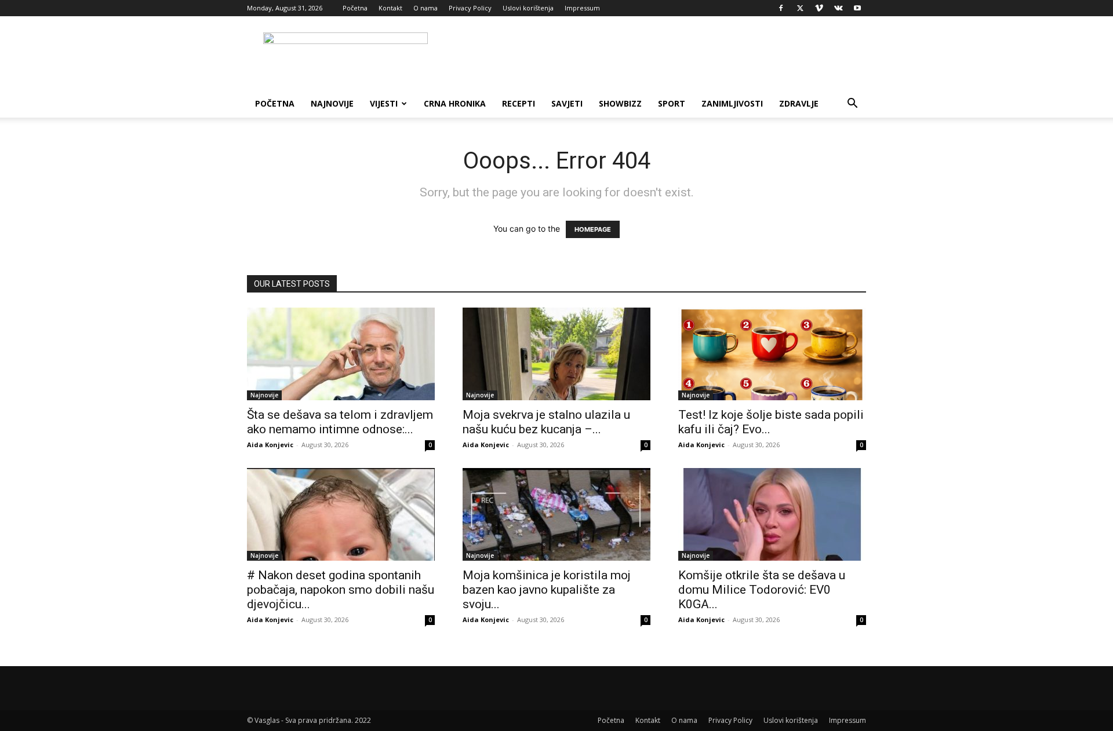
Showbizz (620, 103)
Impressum (582, 7)
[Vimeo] (819, 8)
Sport (671, 103)
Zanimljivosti (732, 103)
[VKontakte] (838, 8)
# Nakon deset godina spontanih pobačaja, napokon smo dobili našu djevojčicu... (340, 589)
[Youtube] (857, 8)
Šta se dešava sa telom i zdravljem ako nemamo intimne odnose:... (340, 422)
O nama (425, 7)
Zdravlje (799, 103)
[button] (852, 104)
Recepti (518, 103)
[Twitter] (800, 8)
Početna (355, 7)
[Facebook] (781, 8)
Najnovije (332, 103)
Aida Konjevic (270, 444)
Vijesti (384, 103)
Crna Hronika (455, 103)
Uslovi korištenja (528, 7)
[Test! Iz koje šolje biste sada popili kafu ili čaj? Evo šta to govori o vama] (772, 354)
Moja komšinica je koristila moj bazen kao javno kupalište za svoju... (547, 589)
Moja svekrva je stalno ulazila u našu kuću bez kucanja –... (546, 422)
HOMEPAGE (592, 229)
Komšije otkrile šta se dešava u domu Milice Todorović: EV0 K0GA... (761, 589)
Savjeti (567, 103)
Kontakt (390, 7)
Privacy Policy (470, 7)
